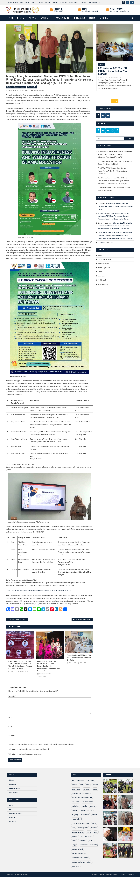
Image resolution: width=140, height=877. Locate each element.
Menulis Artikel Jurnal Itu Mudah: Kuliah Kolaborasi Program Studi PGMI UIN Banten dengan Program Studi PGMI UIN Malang (18, 619)
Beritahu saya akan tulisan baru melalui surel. (26, 754)
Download (83, 2)
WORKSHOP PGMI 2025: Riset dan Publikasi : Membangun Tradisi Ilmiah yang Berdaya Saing (112, 69)
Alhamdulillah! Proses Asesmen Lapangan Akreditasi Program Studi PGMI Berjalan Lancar (115, 206)
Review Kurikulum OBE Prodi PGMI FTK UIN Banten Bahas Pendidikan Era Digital (79, 657)
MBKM (92, 18)
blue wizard (76, 789)
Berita (33, 2)
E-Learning (63, 2)
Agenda (47, 2)
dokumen (86, 789)
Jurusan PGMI (23, 90)
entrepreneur (76, 793)
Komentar (12, 696)
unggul (74, 845)
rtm (73, 827)
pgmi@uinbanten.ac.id (90, 11)
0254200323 (58, 11)
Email (10, 726)
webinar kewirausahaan (80, 858)
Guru (112, 242)
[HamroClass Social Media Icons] (98, 115)
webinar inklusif (77, 849)
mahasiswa (85, 815)
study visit (82, 840)
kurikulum (75, 806)
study (74, 840)
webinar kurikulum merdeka (81, 862)
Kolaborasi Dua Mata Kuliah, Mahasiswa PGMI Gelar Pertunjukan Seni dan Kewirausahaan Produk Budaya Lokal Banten (48, 666)
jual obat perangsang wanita (82, 797)
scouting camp (83, 827)
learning (83, 810)
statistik (75, 836)
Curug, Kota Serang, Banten (119, 11)
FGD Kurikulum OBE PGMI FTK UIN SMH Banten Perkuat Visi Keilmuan (114, 189)
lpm (91, 810)
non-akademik (77, 819)
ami (81, 785)
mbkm (94, 815)
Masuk (11, 780)
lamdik (84, 806)
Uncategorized (103, 284)
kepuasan (75, 802)
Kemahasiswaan (19, 87)
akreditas (91, 780)
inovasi (87, 793)
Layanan (55, 2)
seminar (94, 827)
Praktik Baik (31, 87)
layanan (75, 810)
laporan (92, 806)
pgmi (94, 823)
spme (89, 832)
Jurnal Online (73, 2)
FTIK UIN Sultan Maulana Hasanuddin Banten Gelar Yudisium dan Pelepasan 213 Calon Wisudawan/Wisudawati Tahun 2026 (115, 154)
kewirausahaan (87, 802)
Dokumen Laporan (104, 259)
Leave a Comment (39, 90)
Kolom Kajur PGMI (104, 268)
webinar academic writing (89, 845)
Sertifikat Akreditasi (95, 2)
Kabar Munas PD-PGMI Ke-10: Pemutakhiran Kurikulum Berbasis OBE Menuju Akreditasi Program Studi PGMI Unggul (83, 619)
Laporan (40, 2)
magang (75, 815)
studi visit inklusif (87, 836)
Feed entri (12, 784)
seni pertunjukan (78, 832)
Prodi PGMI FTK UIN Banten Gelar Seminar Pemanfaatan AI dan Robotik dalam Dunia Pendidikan (112, 171)
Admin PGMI (83, 663)
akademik (80, 780)
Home (27, 2)
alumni (74, 785)
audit (87, 785)
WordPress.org (14, 792)
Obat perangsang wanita (80, 823)
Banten (95, 785)
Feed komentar (14, 788)
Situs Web (11, 735)
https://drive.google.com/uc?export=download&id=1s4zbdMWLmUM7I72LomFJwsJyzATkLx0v (38, 590)
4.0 (73, 780)
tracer (91, 840)
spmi (95, 832)
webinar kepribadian (79, 853)
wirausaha (75, 866)
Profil (32, 18)
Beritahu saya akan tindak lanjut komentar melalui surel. (29, 749)
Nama (10, 717)
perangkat (101, 276)
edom (95, 789)
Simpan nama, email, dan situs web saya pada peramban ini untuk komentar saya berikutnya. (42, 744)
